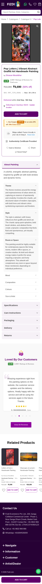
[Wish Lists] (35, 4)
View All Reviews (21, 425)
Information (12, 551)
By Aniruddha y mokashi (26, 475)
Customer (11, 557)
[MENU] (2, 4)
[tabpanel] (21, 391)
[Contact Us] (31, 4)
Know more (31, 135)
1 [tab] (12, 416)
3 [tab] (19, 416)
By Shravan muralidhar (7, 475)
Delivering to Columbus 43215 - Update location (20, 106)
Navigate (10, 545)
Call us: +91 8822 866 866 (15, 529)
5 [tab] (26, 416)
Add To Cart (12, 490)
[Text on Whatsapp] (25, 4)
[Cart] (39, 4)
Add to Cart (21, 114)
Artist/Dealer (13, 563)
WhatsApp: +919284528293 (16, 533)
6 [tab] (30, 416)
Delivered (7, 100)
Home (3, 19)
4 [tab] (22, 416)
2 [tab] (15, 416)
